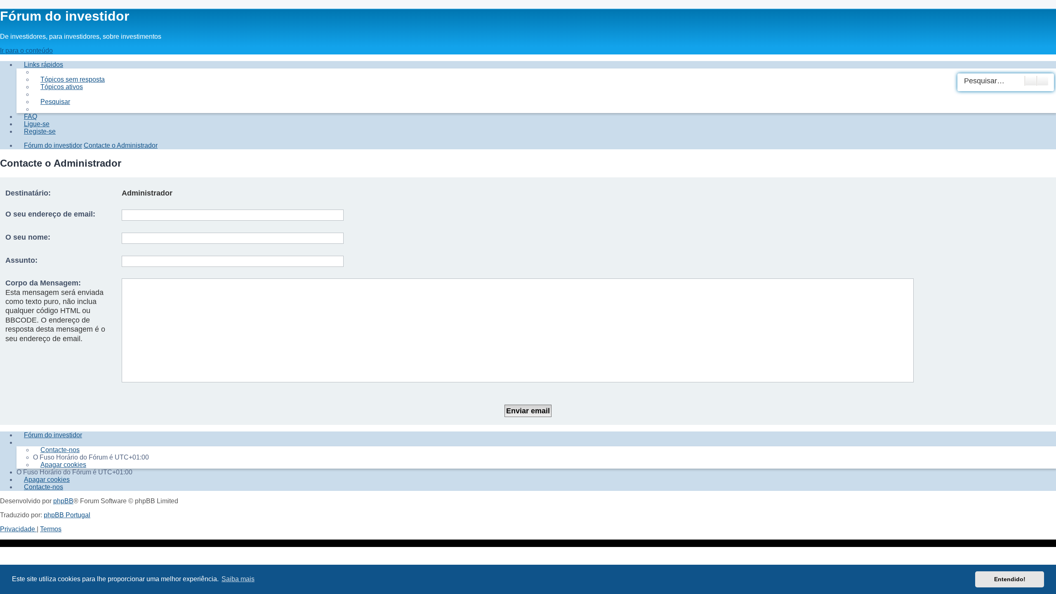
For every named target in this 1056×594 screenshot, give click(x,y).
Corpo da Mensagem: (43, 283)
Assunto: (21, 260)
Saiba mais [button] (238, 578)
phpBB (63, 500)
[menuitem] (69, 79)
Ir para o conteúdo (26, 50)
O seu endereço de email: (50, 214)
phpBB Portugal (67, 515)
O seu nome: (27, 237)
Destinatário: (28, 193)
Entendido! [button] (1009, 579)
